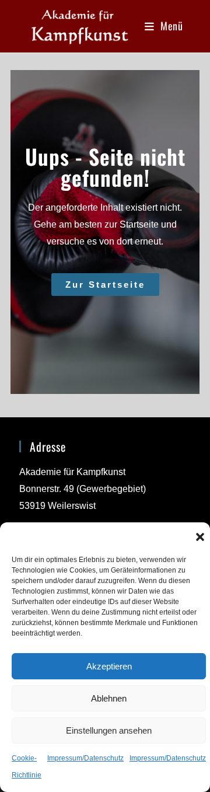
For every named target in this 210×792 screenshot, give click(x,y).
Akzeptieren (109, 666)
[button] (200, 537)
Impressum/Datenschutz (85, 758)
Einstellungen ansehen (109, 730)
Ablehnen (109, 698)
